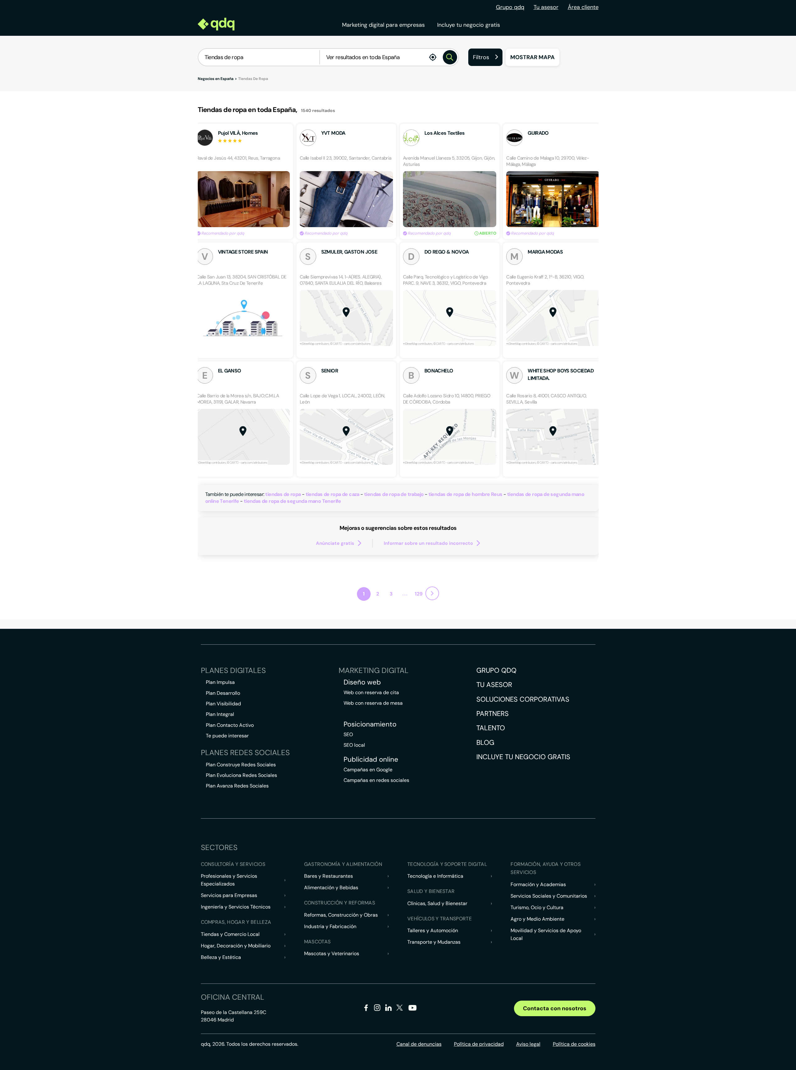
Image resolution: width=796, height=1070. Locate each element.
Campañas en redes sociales (376, 780)
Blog (485, 742)
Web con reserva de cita (371, 692)
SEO (348, 734)
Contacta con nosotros (554, 1008)
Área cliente (583, 7)
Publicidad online (371, 759)
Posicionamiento (370, 724)
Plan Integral (220, 714)
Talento (490, 727)
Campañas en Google (368, 769)
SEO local (354, 745)
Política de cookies (574, 1044)
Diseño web (362, 682)
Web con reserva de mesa (373, 703)
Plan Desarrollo (223, 693)
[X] (399, 1009)
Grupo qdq (510, 7)
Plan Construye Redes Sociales (241, 764)
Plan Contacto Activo (230, 725)
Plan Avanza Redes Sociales (237, 786)
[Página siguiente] (432, 593)
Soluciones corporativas (522, 699)
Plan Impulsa (220, 682)
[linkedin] (388, 1009)
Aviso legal (528, 1044)
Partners (492, 713)
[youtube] (412, 1010)
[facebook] (366, 1009)
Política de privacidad (479, 1044)
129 (419, 594)
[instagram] (377, 1009)
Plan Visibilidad (223, 703)
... (405, 593)
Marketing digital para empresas (383, 25)
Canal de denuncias (419, 1044)
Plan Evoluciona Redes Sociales (241, 775)
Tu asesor (546, 7)
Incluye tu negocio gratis (468, 25)
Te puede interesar (227, 735)
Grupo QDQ (496, 670)
